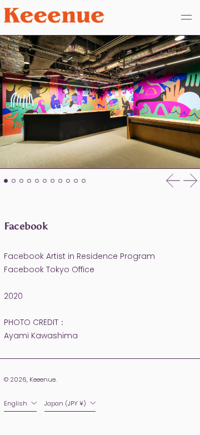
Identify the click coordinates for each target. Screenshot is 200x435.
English (16, 403)
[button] (100, 102)
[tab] (6, 181)
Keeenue (42, 379)
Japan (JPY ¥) (66, 403)
